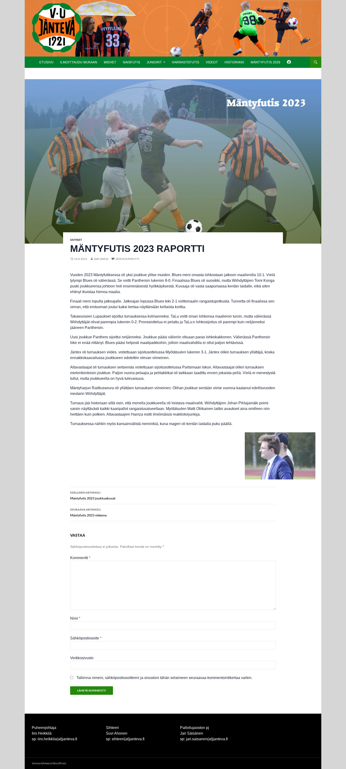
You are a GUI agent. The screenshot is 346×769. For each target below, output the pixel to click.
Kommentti (80, 558)
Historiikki (234, 62)
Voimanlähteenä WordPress (49, 763)
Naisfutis (131, 62)
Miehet (110, 62)
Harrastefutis (185, 62)
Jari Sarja (101, 259)
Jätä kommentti (127, 259)
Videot (212, 62)
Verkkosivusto (81, 658)
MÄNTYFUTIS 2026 (265, 62)
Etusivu (46, 62)
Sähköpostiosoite (85, 638)
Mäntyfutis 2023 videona (88, 512)
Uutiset (76, 239)
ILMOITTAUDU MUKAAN (78, 62)
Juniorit (154, 62)
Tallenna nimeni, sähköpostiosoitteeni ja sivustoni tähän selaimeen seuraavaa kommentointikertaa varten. (164, 678)
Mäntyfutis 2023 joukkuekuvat (92, 495)
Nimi (75, 618)
